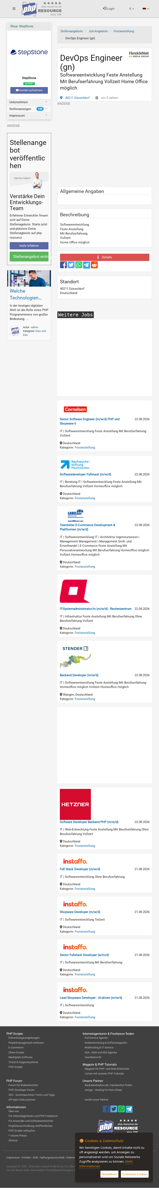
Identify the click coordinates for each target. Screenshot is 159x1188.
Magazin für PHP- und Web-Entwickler (107, 1068)
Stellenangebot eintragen (30, 256)
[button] (131, 9)
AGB (35, 1157)
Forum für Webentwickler (23, 1085)
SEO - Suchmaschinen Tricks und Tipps (31, 1094)
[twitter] (71, 267)
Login (110, 9)
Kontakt (26, 1157)
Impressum (17, 115)
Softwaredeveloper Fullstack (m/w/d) (85, 474)
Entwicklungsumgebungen (24, 1037)
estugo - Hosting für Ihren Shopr (103, 1089)
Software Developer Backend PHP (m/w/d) (89, 822)
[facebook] (64, 267)
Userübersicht (93, 1057)
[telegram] (87, 266)
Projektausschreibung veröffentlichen (30, 1125)
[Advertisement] (105, 144)
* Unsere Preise (17, 1135)
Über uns (13, 1111)
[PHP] (41, 8)
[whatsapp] (79, 267)
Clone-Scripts (16, 1052)
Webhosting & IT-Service (99, 1047)
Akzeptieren (109, 1174)
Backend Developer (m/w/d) (79, 675)
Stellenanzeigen (25, 109)
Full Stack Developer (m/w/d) (80, 869)
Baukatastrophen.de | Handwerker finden (108, 1085)
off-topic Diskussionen (21, 1099)
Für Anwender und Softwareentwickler (30, 1120)
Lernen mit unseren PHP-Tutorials (104, 1073)
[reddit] (94, 267)
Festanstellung (85, 447)
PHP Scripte (15, 1066)
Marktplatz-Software (20, 1057)
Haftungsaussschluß (52, 1157)
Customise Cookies (134, 1174)
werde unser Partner (96, 1099)
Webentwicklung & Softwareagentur (106, 1042)
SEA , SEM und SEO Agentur (101, 1052)
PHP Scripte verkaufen (21, 1130)
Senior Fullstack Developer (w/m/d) (84, 955)
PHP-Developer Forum (21, 1089)
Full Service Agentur (96, 1037)
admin (34, 327)
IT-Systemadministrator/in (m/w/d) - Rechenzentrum (95, 609)
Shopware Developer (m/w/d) (80, 912)
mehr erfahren (29, 246)
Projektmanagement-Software (26, 1042)
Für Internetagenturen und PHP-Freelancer (33, 1115)
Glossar (13, 1140)
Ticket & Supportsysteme (23, 1062)
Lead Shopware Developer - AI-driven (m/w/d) (91, 998)
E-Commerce (16, 1047)
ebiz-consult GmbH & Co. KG (51, 1166)
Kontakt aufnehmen (30, 90)
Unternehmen (18, 102)
